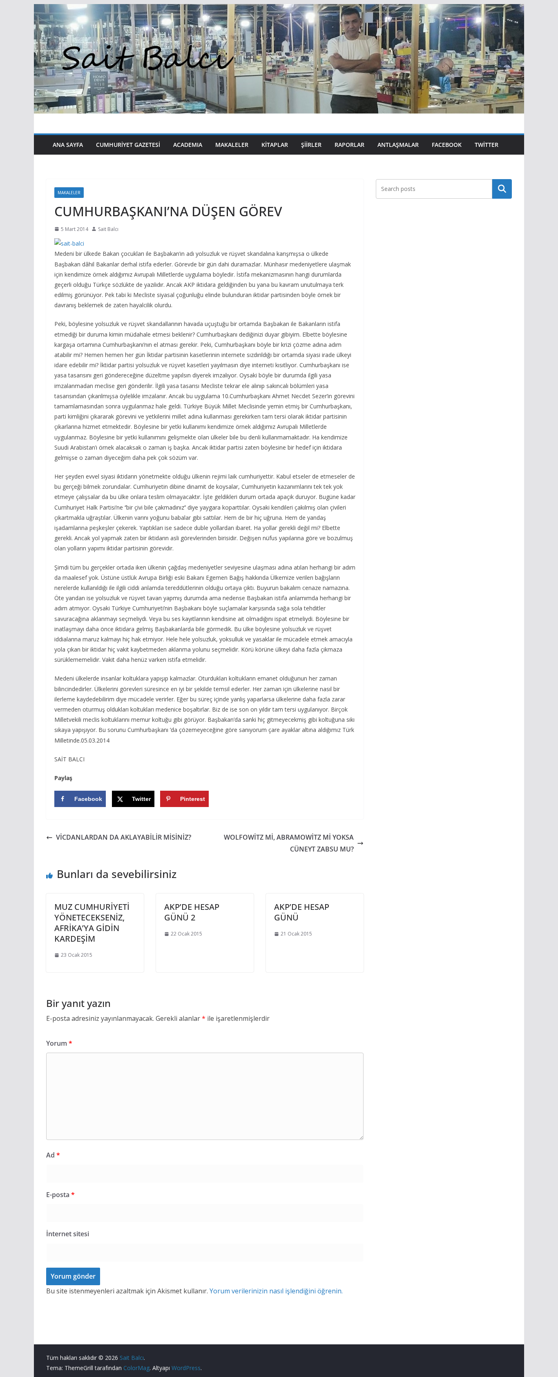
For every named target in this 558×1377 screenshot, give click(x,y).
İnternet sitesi (67, 1233)
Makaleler (231, 145)
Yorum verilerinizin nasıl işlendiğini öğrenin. (276, 1290)
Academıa (187, 145)
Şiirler (311, 145)
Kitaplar (274, 145)
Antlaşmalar (398, 145)
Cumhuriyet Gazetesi (128, 145)
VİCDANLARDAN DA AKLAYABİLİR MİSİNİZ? (123, 837)
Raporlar (349, 145)
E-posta (60, 1194)
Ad (53, 1155)
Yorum (59, 1043)
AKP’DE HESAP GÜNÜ (301, 912)
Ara (502, 188)
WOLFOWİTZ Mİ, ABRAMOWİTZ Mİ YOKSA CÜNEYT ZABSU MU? (289, 843)
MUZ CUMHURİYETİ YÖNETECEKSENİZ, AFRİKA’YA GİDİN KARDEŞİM (91, 922)
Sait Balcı (108, 229)
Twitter (486, 145)
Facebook (447, 145)
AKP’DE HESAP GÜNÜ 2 (191, 912)
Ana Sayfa (68, 145)
